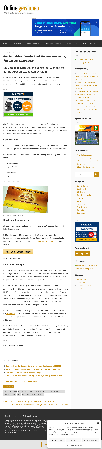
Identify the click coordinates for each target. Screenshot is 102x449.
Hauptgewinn (55, 392)
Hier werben (81, 279)
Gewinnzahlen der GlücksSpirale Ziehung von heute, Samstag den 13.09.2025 (39, 404)
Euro (5, 392)
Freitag (20, 392)
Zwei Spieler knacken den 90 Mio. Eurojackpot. (24, 372)
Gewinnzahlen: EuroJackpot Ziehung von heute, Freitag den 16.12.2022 (33, 366)
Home (5, 44)
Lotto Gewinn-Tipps (34, 44)
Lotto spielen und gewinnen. (87, 158)
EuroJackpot (13, 392)
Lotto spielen (16, 44)
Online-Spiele (81, 210)
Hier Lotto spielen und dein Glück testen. (22, 381)
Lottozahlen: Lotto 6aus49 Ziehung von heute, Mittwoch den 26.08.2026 (86, 76)
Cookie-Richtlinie (70, 445)
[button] (98, 423)
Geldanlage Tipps (72, 44)
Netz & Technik (82, 207)
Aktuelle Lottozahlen (84, 155)
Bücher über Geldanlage (85, 167)
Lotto (19, 395)
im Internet (10, 314)
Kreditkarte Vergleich (53, 44)
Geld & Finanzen (89, 44)
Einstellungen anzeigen (91, 440)
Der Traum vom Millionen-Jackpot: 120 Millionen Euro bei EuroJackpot (33, 369)
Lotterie (13, 395)
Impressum (81, 288)
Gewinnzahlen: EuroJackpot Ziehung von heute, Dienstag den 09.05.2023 (34, 376)
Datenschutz (78, 445)
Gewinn (31, 392)
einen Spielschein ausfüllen (47, 241)
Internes (80, 198)
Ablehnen (74, 440)
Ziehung (40, 395)
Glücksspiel (81, 192)
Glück (47, 392)
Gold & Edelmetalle (84, 195)
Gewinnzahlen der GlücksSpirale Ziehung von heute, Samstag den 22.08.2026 (86, 100)
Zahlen (34, 395)
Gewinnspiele (81, 189)
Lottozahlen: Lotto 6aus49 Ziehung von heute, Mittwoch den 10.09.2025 (30, 401)
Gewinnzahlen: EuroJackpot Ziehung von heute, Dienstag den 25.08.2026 (86, 85)
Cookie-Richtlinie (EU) (84, 285)
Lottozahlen (8, 387)
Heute (63, 392)
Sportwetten (81, 213)
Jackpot (6, 395)
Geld (26, 392)
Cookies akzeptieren (57, 440)
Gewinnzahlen (39, 392)
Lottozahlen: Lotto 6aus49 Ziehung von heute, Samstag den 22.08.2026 (86, 109)
